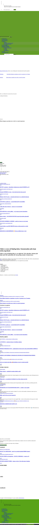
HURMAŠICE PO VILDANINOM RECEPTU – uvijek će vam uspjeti (14, 387)
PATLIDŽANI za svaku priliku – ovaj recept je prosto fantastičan (13, 211)
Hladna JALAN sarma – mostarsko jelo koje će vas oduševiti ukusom (14, 196)
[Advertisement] (19, 63)
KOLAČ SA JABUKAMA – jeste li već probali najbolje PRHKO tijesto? (15, 451)
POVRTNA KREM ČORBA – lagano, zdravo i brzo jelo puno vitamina (15, 461)
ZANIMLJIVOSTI (5, 52)
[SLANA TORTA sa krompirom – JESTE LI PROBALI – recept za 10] (6, 454)
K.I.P (1, 343)
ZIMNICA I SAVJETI (5, 46)
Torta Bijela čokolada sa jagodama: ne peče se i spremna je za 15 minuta (15, 298)
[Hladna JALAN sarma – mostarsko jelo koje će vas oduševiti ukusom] (4, 193)
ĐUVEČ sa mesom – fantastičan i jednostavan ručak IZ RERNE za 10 (14, 187)
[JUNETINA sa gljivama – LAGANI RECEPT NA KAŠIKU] (6, 198)
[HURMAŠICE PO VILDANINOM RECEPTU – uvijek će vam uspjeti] (3, 384)
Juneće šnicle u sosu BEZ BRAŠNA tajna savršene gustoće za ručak (14, 226)
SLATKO (3, 41)
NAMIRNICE (6, 50)
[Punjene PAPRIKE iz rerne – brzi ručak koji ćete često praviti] (6, 189)
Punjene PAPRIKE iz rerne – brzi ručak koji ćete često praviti (13, 192)
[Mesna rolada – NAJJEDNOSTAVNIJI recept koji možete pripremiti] (5, 213)
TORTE (5, 42)
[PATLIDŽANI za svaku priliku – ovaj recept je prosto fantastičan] (2, 208)
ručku (1, 259)
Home (1, 70)
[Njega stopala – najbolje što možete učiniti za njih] (2, 369)
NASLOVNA (4, 38)
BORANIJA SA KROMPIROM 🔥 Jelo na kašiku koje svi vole (13, 231)
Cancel (1, 162)
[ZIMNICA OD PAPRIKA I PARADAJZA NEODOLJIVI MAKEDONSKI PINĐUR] (14, 352)
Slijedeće (1, 300)
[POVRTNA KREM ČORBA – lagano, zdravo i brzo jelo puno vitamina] (4, 459)
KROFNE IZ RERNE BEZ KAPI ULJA (8, 403)
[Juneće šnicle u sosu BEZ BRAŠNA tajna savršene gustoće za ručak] (6, 223)
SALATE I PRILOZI (5, 516)
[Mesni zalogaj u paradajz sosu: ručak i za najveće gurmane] (10, 301)
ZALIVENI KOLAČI (7, 44)
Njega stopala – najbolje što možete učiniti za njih (10, 371)
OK (27, 524)
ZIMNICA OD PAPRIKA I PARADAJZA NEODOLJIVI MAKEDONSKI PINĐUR (17, 355)
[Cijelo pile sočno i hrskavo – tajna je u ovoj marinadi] (5, 203)
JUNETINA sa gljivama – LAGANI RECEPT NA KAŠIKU (12, 201)
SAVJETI (5, 49)
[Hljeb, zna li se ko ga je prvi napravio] (6, 393)
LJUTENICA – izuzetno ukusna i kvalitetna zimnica (11, 341)
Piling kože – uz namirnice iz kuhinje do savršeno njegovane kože (13, 379)
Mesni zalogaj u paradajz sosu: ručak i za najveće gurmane (12, 303)
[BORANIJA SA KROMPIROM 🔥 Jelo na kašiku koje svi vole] (2, 228)
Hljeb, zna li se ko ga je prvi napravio (8, 395)
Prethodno (1, 295)
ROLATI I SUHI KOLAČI (8, 43)
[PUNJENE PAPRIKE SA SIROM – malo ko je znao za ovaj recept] (3, 218)
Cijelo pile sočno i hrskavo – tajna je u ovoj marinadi (11, 206)
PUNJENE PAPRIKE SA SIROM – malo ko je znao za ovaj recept (14, 221)
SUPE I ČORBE (5, 45)
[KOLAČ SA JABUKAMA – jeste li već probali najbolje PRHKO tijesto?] (5, 449)
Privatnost (31, 524)
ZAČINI (5, 48)
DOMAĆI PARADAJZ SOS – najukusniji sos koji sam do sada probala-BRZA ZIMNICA (19, 348)
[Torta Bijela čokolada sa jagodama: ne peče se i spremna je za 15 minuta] (12, 296)
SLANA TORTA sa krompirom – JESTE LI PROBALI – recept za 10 (14, 456)
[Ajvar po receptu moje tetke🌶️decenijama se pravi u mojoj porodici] (11, 359)
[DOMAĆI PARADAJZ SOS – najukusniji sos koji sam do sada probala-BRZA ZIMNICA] (5, 345)
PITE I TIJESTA (5, 40)
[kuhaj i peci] (15, 27)
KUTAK (3, 51)
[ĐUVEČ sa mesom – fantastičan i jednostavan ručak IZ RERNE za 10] (5, 184)
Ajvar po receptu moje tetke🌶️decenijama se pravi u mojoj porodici (14, 362)
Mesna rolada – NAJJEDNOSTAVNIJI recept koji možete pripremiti (14, 216)
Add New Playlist (3, 183)
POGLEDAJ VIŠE (3, 445)
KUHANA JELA (5, 39)
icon (0, 185)
